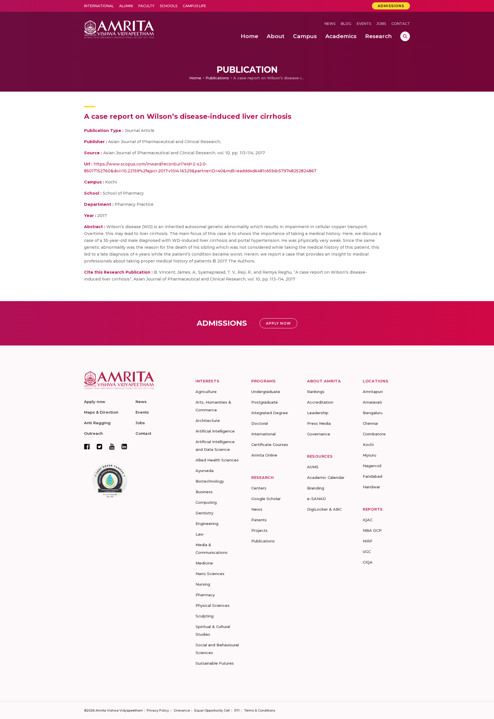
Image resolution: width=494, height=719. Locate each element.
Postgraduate (264, 402)
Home (195, 78)
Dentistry (204, 513)
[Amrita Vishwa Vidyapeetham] (119, 28)
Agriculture (206, 391)
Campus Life (194, 6)
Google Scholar (266, 498)
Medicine (204, 563)
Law (200, 534)
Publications (217, 78)
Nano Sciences (210, 573)
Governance (318, 434)
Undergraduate (265, 391)
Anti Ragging (97, 422)
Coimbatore (374, 434)
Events (364, 23)
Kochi (368, 444)
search (405, 36)
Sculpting (205, 616)
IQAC (368, 519)
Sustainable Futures (215, 663)
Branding (315, 488)
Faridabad (372, 476)
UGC (367, 551)
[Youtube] (112, 446)
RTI (237, 710)
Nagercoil (372, 465)
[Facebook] (87, 446)
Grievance (182, 710)
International (99, 6)
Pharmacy (205, 594)
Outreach (93, 433)
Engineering (207, 523)
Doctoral (259, 423)
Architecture (208, 420)
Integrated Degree (269, 412)
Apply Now (278, 323)
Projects (259, 530)
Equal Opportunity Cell (212, 710)
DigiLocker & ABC (324, 509)
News (329, 23)
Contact (400, 23)
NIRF (368, 541)
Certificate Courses (269, 444)
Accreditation (320, 402)
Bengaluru (373, 412)
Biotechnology (210, 481)
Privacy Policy (158, 710)
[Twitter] (99, 446)
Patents (259, 519)
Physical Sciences (213, 605)
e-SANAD (316, 498)
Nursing (203, 584)
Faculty (146, 6)
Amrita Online (264, 455)
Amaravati (372, 402)
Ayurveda (205, 470)
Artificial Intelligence (215, 431)
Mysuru (369, 455)
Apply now (94, 401)
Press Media (319, 423)
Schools (168, 6)
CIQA (368, 562)
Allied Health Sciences (217, 460)
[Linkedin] (124, 446)
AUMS (312, 467)
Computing (206, 502)
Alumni (126, 6)
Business (204, 491)
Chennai (370, 423)
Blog (346, 23)
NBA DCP (372, 530)
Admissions (391, 6)
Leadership (317, 412)
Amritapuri (373, 391)
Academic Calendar (325, 477)
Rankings (315, 391)
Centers (258, 488)
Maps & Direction (101, 412)
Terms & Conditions (259, 710)
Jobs (381, 23)
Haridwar (371, 487)
